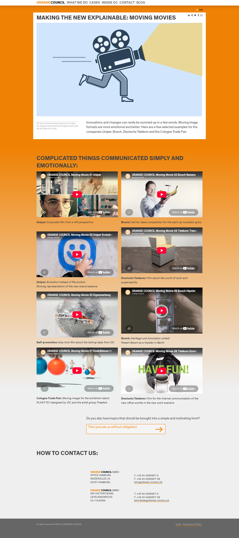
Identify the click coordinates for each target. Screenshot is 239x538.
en (201, 10)
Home (178, 524)
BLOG (140, 2)
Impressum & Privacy (192, 524)
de (197, 10)
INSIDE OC (110, 2)
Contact (127, 2)
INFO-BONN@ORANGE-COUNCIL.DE (151, 500)
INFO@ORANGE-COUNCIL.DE (148, 482)
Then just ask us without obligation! (112, 427)
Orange (43, 2)
